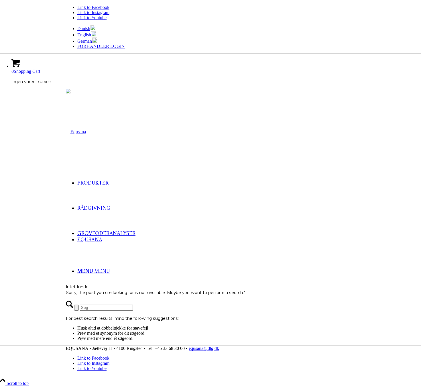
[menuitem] (216, 28)
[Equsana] (76, 131)
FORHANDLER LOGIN (101, 46)
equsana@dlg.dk (204, 348)
